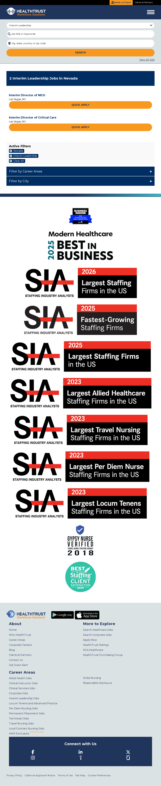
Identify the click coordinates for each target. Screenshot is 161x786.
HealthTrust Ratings (96, 644)
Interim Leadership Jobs (24, 698)
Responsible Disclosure (97, 682)
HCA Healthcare (93, 649)
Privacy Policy (14, 775)
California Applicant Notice (40, 775)
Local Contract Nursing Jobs (26, 728)
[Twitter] (128, 751)
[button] (80, 171)
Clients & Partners (144, 2)
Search (80, 52)
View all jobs (147, 59)
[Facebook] (33, 751)
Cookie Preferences (99, 775)
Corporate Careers (20, 644)
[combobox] (80, 34)
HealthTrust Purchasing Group (103, 655)
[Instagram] (33, 757)
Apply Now (90, 639)
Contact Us (16, 660)
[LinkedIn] (80, 751)
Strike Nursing (92, 677)
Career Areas (17, 639)
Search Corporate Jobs (97, 634)
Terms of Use (65, 775)
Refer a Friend (122, 2)
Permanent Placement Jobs (26, 713)
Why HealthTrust (20, 634)
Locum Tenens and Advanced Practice (33, 703)
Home (13, 629)
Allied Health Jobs (20, 678)
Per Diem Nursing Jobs (23, 708)
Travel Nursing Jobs (21, 723)
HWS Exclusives (26, 733)
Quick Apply (80, 104)
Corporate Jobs (18, 693)
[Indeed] (80, 757)
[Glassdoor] (128, 757)
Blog (12, 649)
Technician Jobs (19, 718)
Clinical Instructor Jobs (23, 683)
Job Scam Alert (18, 665)
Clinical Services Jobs (22, 688)
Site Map (80, 775)
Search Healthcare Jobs (98, 629)
